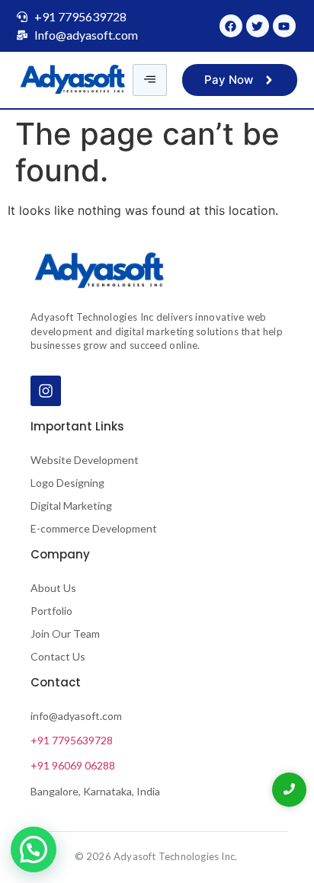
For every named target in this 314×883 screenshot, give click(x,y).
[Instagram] (45, 391)
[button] (33, 849)
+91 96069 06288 (72, 765)
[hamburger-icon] (150, 80)
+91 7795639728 (71, 740)
